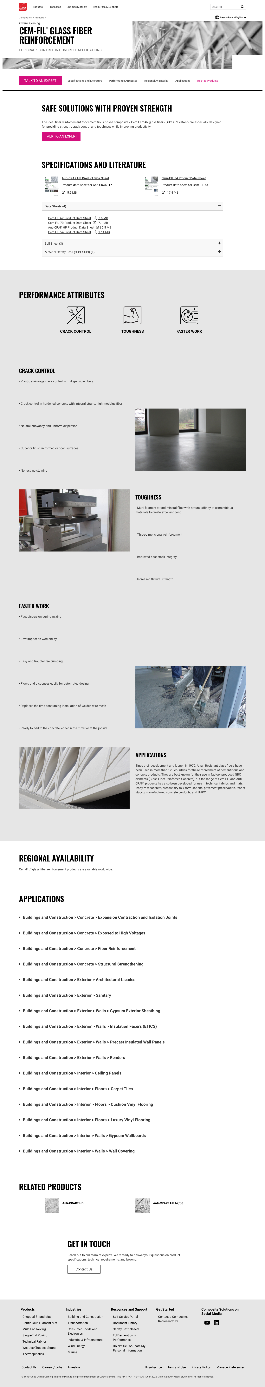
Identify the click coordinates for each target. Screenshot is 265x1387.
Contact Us (84, 1269)
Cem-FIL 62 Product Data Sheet (78, 218)
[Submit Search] (242, 7)
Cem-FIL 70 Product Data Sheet (78, 223)
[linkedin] (216, 1322)
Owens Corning (23, 7)
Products (39, 17)
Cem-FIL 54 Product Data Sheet (184, 178)
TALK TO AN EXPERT (40, 80)
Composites (25, 17)
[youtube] (207, 1323)
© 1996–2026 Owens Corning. (37, 1376)
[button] (132, 206)
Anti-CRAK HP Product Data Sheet (85, 178)
